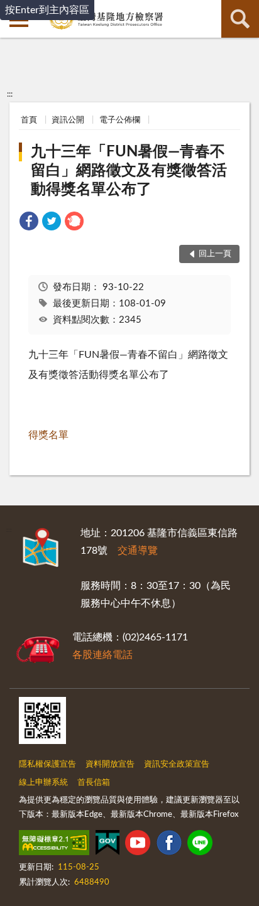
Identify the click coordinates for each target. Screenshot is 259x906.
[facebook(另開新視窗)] (169, 845)
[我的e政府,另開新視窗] (107, 845)
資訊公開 (68, 120)
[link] (28, 223)
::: (10, 94)
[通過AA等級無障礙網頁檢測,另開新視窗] (54, 845)
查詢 (240, 19)
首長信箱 (93, 783)
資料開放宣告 (110, 764)
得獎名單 (48, 435)
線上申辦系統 (43, 783)
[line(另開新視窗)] (199, 845)
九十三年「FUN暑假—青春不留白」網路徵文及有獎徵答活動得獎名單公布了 (129, 170)
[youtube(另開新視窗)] (137, 845)
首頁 (29, 120)
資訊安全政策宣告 (176, 764)
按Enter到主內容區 (47, 10)
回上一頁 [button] (215, 254)
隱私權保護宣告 (47, 764)
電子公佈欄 (119, 120)
